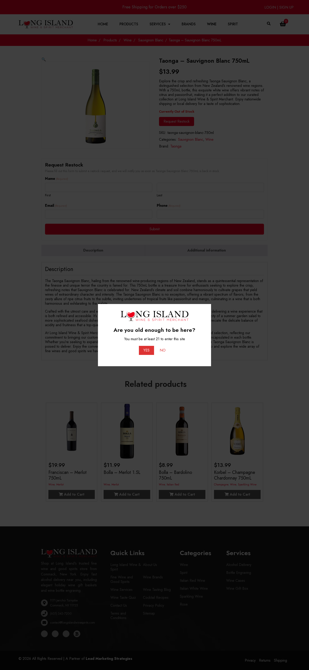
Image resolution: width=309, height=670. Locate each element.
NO (163, 350)
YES (146, 350)
